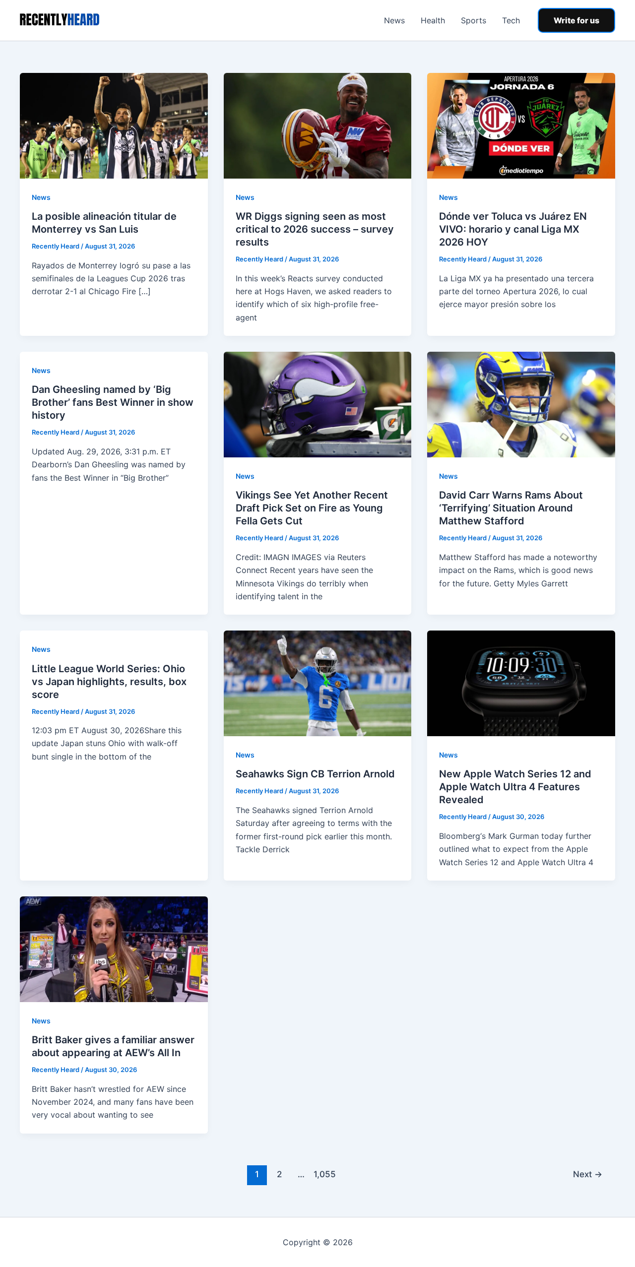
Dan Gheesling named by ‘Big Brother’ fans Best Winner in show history (112, 402)
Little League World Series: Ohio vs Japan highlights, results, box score (109, 681)
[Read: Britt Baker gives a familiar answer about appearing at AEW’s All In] (114, 948)
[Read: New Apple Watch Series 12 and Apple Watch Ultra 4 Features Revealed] (521, 683)
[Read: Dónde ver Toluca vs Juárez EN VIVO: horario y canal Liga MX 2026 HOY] (521, 125)
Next (587, 1174)
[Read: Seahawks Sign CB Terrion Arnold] (318, 683)
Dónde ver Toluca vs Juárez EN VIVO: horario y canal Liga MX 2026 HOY (513, 229)
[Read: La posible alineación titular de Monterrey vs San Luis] (114, 125)
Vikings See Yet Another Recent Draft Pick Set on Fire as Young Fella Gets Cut (312, 508)
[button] (576, 20)
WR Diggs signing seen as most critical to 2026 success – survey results (315, 229)
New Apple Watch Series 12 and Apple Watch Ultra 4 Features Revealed (515, 787)
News (394, 20)
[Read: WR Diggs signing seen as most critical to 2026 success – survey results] (318, 125)
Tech (511, 20)
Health (433, 20)
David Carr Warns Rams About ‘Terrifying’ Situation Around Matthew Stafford (511, 508)
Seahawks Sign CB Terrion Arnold (315, 774)
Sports (473, 20)
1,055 (323, 1174)
